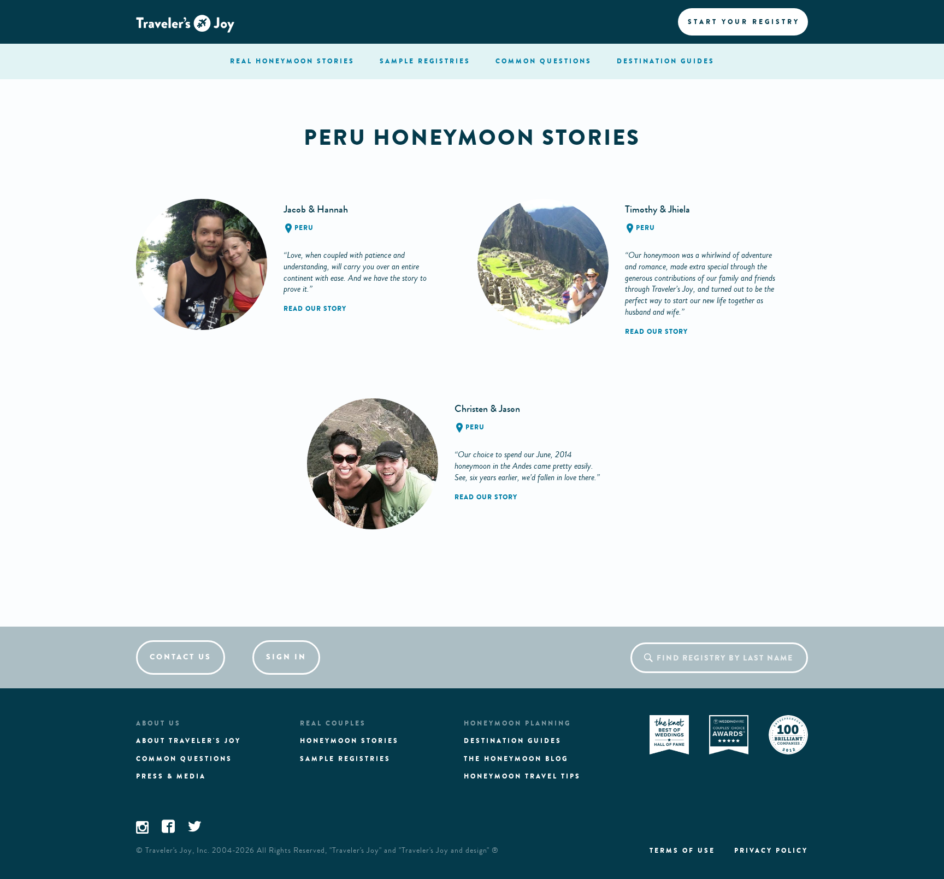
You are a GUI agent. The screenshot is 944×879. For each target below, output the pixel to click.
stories (292, 61)
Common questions (184, 759)
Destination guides (513, 741)
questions (543, 61)
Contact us (180, 657)
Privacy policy (771, 851)
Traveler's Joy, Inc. (177, 850)
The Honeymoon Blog (516, 759)
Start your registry (744, 22)
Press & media (171, 776)
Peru (304, 228)
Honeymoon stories (349, 741)
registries (425, 61)
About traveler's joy (188, 741)
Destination (666, 61)
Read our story (315, 309)
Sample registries (345, 759)
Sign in (286, 657)
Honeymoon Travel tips (522, 776)
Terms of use (682, 851)
